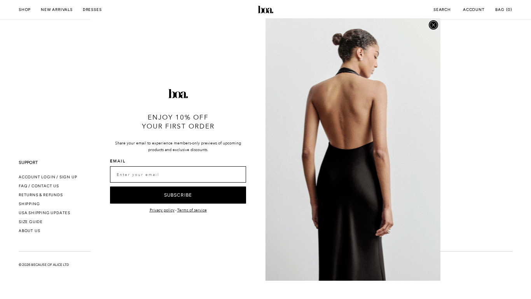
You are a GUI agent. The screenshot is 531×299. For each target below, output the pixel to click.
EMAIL (118, 161)
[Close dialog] (433, 25)
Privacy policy (162, 210)
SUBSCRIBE (178, 195)
